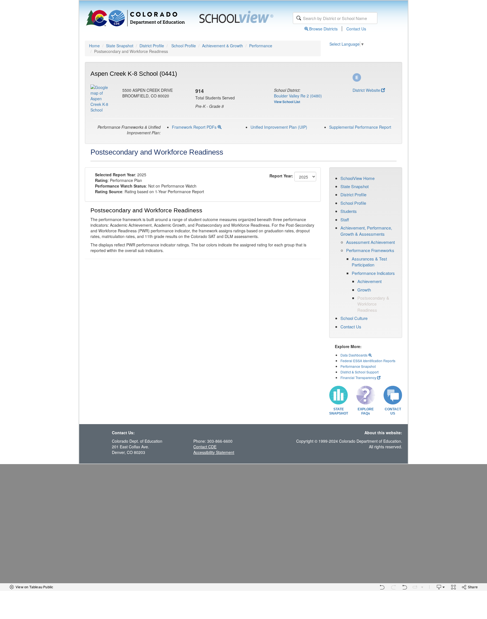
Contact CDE (204, 446)
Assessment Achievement (370, 242)
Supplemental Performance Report (360, 127)
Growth (364, 290)
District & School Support (359, 371)
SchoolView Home (357, 178)
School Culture (354, 318)
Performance (260, 45)
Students (348, 211)
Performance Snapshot (358, 366)
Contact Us (356, 29)
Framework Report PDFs (195, 127)
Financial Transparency (358, 377)
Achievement (369, 281)
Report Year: (281, 176)
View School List (287, 101)
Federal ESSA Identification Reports (367, 360)
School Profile (183, 45)
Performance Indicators (373, 273)
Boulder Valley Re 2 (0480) (298, 96)
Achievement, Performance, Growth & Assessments (366, 231)
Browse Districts (323, 29)
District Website (366, 90)
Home (94, 45)
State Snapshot (119, 45)
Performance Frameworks (370, 250)
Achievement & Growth (222, 45)
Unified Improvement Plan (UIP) (279, 127)
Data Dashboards (354, 355)
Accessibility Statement (213, 452)
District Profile (152, 45)
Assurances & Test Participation (369, 262)
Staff (344, 219)
